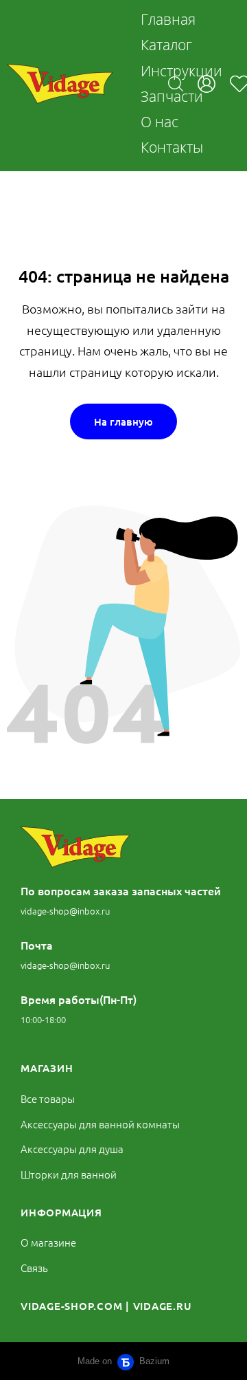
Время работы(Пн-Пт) (79, 999)
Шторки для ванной (69, 1174)
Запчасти (172, 96)
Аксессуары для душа (72, 1148)
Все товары (48, 1098)
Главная (168, 19)
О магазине (48, 1242)
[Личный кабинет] (206, 84)
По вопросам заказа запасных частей (121, 890)
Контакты (172, 147)
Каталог (166, 44)
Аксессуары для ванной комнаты (100, 1124)
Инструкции (181, 70)
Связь (34, 1267)
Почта (37, 944)
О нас (159, 121)
